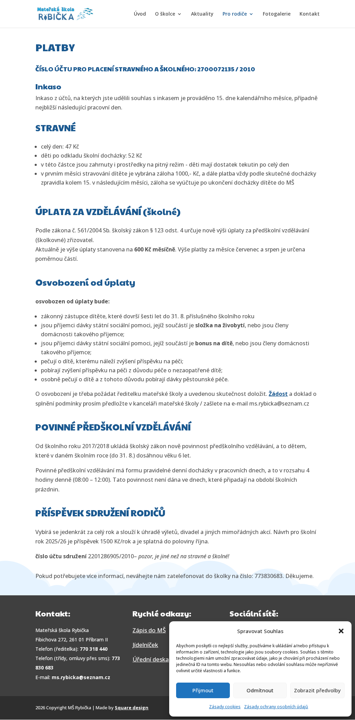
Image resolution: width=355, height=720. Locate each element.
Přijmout (203, 690)
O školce (165, 14)
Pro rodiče (235, 14)
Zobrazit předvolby (317, 690)
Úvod (140, 14)
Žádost (278, 394)
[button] (341, 631)
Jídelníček (145, 645)
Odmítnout (260, 690)
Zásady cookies (225, 707)
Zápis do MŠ (149, 630)
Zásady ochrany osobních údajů (276, 707)
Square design (131, 707)
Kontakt (310, 14)
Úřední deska (150, 659)
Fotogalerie (277, 14)
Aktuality (202, 14)
